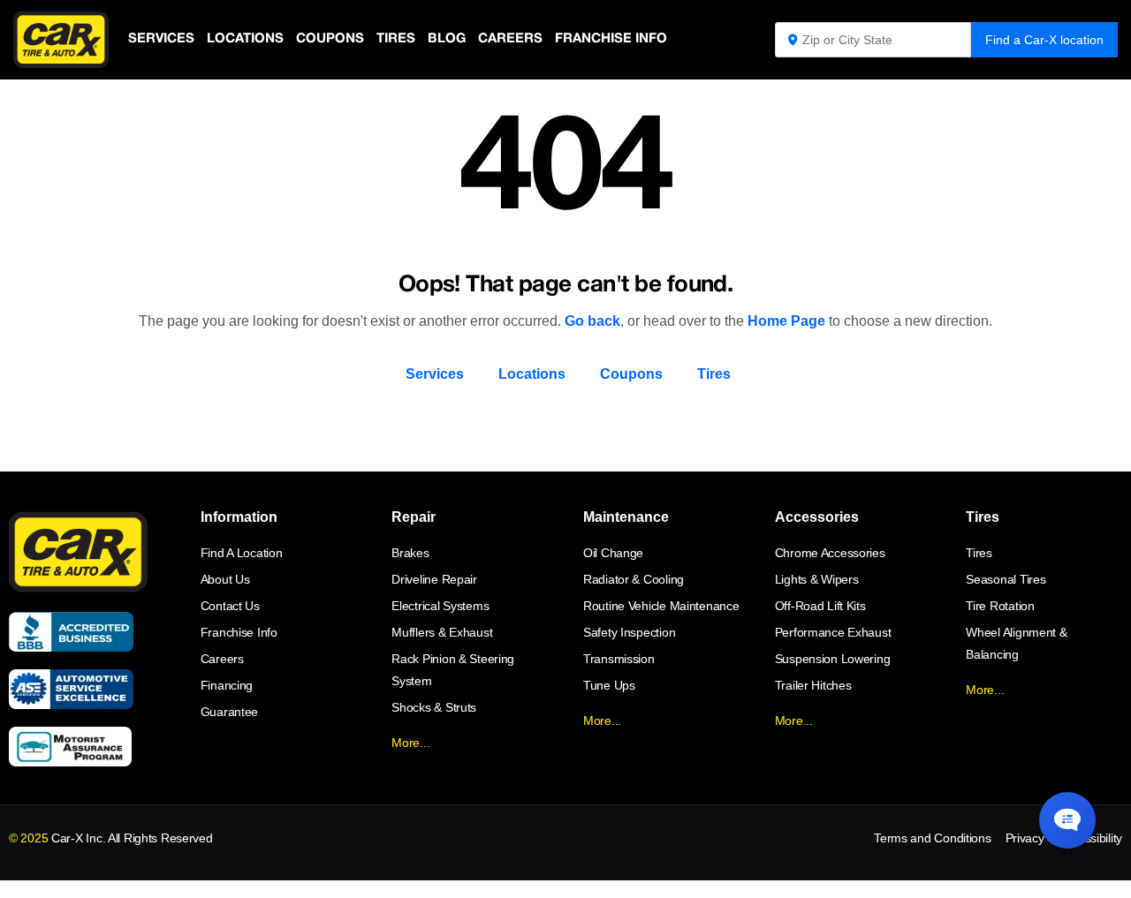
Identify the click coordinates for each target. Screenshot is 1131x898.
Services (161, 39)
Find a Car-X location (1044, 40)
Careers (510, 39)
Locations (245, 39)
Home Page (786, 320)
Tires (395, 39)
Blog (447, 39)
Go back (592, 320)
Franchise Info (611, 39)
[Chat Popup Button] (1067, 820)
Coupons (330, 39)
